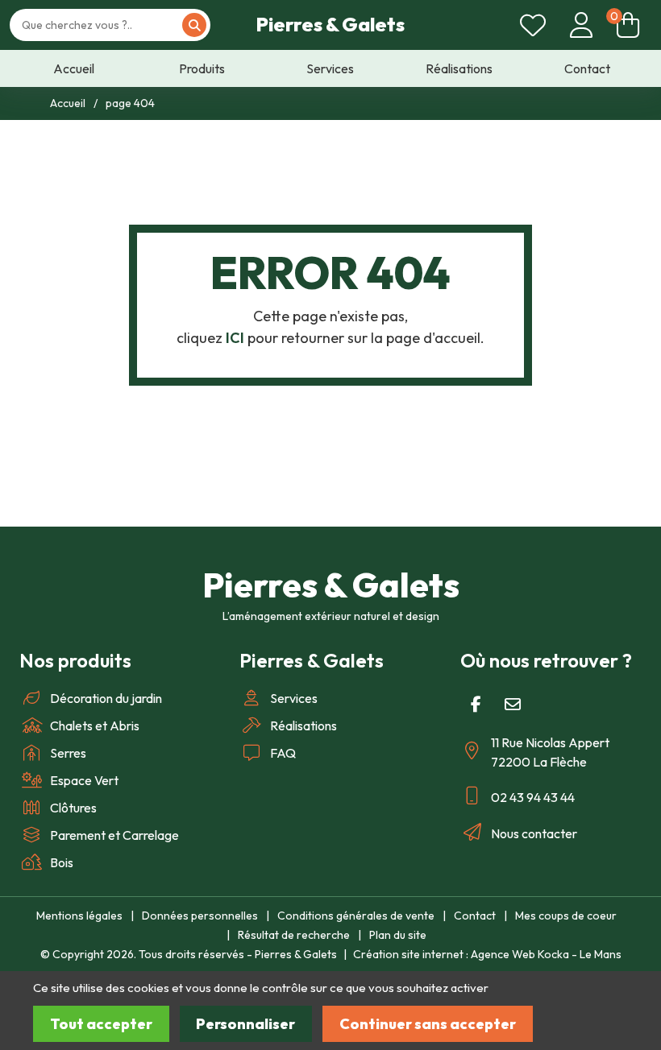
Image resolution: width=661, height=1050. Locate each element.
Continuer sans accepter (427, 1024)
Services (294, 698)
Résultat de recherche (294, 935)
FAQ (283, 753)
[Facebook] (476, 704)
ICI (235, 338)
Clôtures (73, 808)
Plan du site (397, 935)
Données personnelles (200, 915)
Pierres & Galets (330, 24)
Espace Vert (84, 780)
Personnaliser (245, 1024)
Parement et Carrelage (114, 835)
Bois (61, 862)
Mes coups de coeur (566, 915)
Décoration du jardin (106, 698)
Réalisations (303, 725)
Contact (475, 915)
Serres (68, 753)
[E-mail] (513, 704)
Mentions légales (79, 915)
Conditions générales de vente (355, 915)
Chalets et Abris (94, 725)
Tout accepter (101, 1024)
